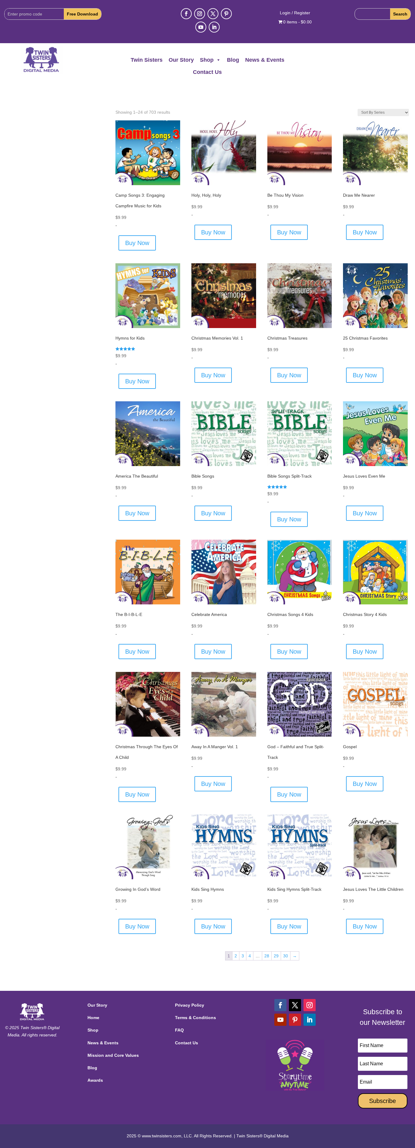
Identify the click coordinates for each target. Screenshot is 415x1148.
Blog (233, 60)
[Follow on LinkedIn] (214, 27)
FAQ (179, 1030)
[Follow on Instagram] (199, 13)
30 (285, 955)
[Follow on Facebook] (186, 13)
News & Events (264, 60)
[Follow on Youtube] (200, 27)
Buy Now (137, 243)
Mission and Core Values (113, 1055)
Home (93, 1017)
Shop (207, 60)
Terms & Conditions (195, 1017)
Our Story (181, 60)
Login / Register (295, 13)
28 (266, 955)
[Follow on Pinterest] (226, 13)
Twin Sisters (147, 60)
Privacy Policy (189, 1005)
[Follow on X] (213, 13)
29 (276, 955)
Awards (95, 1080)
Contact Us (207, 72)
